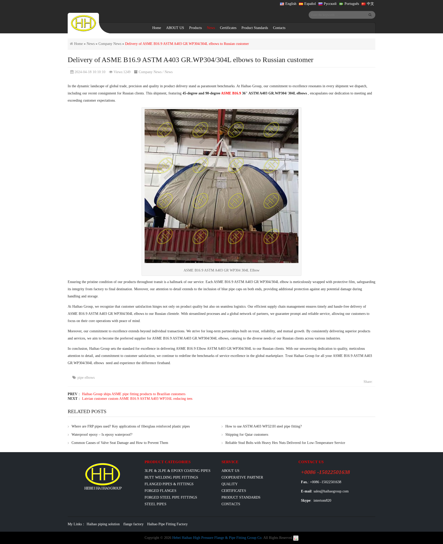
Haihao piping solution (103, 524)
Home (156, 28)
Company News (109, 44)
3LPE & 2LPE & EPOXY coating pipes (177, 471)
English (290, 4)
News (211, 28)
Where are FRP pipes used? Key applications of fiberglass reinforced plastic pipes (131, 426)
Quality (230, 484)
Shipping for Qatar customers (246, 434)
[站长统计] (295, 538)
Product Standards (254, 28)
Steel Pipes (155, 504)
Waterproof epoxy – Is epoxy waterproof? (102, 434)
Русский (330, 4)
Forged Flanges (160, 491)
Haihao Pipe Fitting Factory (167, 524)
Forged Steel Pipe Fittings (171, 497)
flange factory (133, 524)
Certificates (228, 28)
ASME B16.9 (231, 93)
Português (352, 4)
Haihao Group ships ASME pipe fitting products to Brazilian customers (133, 394)
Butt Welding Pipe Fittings (171, 477)
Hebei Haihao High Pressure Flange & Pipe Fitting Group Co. (217, 538)
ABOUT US (175, 28)
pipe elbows (86, 378)
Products (195, 28)
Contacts (279, 28)
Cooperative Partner (242, 477)
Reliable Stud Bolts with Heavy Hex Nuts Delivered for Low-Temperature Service (285, 443)
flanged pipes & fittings (169, 484)
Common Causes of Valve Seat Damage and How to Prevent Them (120, 443)
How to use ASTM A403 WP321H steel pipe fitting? (263, 426)
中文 (370, 4)
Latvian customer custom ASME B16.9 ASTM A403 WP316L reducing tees (137, 399)
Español (310, 4)
